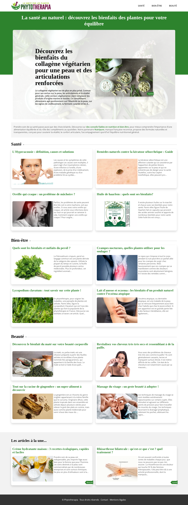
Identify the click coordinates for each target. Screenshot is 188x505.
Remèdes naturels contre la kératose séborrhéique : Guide (135, 151)
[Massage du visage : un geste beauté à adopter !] (116, 406)
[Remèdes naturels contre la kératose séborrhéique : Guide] (116, 171)
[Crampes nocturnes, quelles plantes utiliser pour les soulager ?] (116, 268)
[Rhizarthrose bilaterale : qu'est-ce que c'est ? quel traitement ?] (116, 468)
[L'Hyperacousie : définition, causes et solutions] (32, 171)
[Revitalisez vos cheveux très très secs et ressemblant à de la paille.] (116, 364)
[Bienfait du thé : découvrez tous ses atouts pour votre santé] (124, 72)
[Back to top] (181, 498)
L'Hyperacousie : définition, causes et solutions (43, 151)
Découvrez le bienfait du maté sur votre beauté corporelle (50, 344)
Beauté (173, 5)
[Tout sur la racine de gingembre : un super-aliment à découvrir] (32, 406)
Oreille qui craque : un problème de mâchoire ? (43, 194)
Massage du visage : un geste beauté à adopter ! (128, 386)
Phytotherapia (71, 499)
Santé (141, 5)
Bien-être (157, 5)
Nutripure (99, 129)
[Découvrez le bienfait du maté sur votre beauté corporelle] (32, 364)
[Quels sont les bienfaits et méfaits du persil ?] (32, 268)
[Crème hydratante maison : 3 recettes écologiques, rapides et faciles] (32, 468)
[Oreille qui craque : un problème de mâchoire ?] (32, 214)
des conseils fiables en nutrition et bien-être (107, 126)
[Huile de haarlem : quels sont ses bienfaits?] (116, 214)
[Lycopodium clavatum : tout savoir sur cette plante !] (32, 310)
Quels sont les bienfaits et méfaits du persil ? (41, 248)
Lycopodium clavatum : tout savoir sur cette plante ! (46, 290)
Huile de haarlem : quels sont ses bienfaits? (125, 194)
